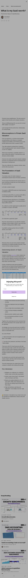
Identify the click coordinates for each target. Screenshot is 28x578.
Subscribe (14, 292)
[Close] (25, 280)
